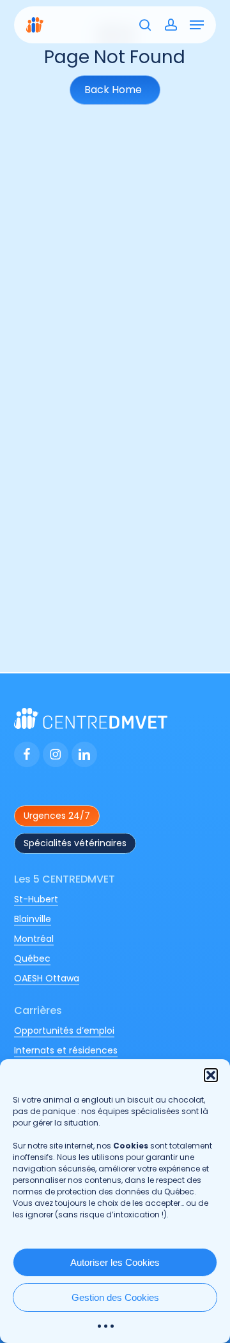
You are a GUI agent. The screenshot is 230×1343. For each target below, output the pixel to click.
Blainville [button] (32, 919)
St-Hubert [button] (36, 899)
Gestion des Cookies (115, 1297)
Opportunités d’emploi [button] (64, 1030)
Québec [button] (32, 958)
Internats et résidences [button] (66, 1050)
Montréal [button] (34, 938)
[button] (210, 1075)
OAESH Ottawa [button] (46, 978)
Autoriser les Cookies (115, 1262)
